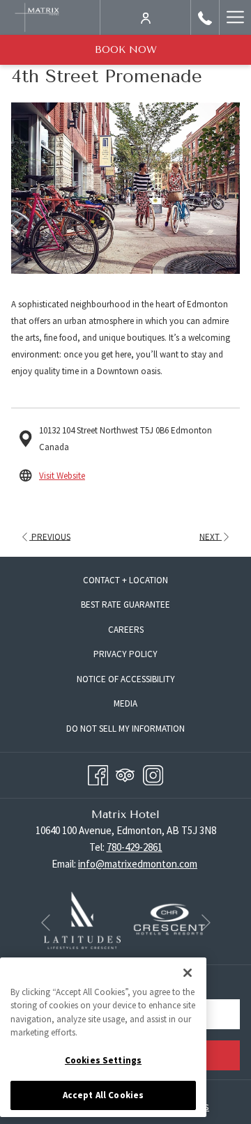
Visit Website (62, 476)
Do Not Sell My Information (138, 730)
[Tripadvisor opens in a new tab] (125, 773)
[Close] (187, 972)
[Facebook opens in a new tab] (98, 773)
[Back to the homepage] (36, 17)
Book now (126, 50)
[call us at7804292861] (205, 17)
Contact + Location (125, 580)
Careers (138, 631)
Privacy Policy (125, 654)
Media (125, 703)
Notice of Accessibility (126, 679)
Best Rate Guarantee (125, 604)
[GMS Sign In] (145, 17)
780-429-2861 (134, 847)
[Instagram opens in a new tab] (153, 773)
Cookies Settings (103, 1060)
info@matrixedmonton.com (137, 863)
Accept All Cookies (103, 1095)
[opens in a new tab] (82, 919)
